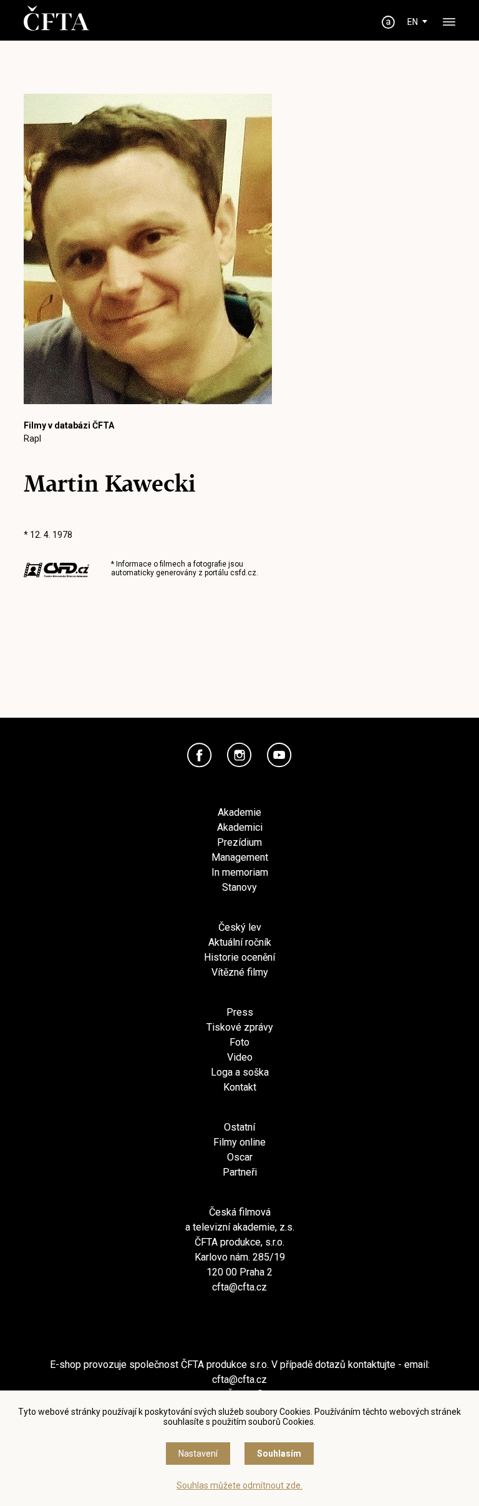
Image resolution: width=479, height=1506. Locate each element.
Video (240, 1057)
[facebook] (199, 755)
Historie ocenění (239, 957)
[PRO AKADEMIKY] (388, 22)
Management (239, 857)
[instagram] (239, 755)
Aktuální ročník (239, 942)
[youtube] (279, 755)
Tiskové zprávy (239, 1027)
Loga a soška (240, 1072)
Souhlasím (279, 1454)
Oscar (240, 1157)
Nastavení (198, 1454)
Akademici (240, 827)
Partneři (240, 1172)
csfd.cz (243, 572)
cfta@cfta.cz (239, 1287)
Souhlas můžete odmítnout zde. (239, 1485)
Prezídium (239, 842)
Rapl (32, 438)
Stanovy (239, 887)
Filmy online (239, 1142)
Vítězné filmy (239, 972)
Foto (239, 1042)
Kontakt (239, 1087)
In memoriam (239, 872)
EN (412, 22)
